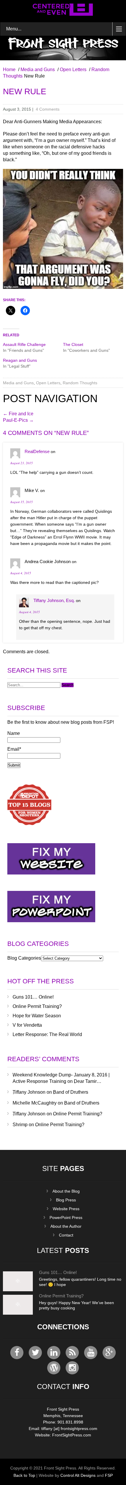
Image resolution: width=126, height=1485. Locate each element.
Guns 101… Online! (33, 996)
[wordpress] (53, 1367)
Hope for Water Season (37, 1015)
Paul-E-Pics (18, 420)
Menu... (13, 28)
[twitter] (35, 1352)
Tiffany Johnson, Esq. (54, 600)
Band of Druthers (70, 1092)
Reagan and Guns (20, 360)
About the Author (65, 1226)
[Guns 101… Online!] (18, 1289)
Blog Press (66, 1200)
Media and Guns (38, 69)
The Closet (73, 344)
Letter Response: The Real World (47, 1034)
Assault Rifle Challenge (24, 344)
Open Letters (73, 69)
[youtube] (90, 1352)
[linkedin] (53, 1352)
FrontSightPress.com (71, 1435)
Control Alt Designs (78, 1475)
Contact (66, 1235)
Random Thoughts (80, 382)
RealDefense (37, 451)
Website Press (66, 1208)
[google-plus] (109, 1352)
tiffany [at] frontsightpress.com (69, 1428)
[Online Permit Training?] (18, 1313)
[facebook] (16, 1352)
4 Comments (47, 109)
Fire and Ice (18, 413)
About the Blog (66, 1191)
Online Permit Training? (37, 1006)
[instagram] (72, 1367)
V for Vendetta (27, 1025)
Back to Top (24, 1475)
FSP (109, 1475)
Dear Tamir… (87, 1081)
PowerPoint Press (66, 1217)
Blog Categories (24, 958)
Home (9, 69)
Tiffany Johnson (29, 1092)
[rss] (72, 1352)
